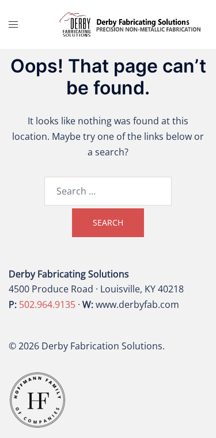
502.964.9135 (47, 304)
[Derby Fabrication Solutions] (130, 23)
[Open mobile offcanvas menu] (13, 24)
